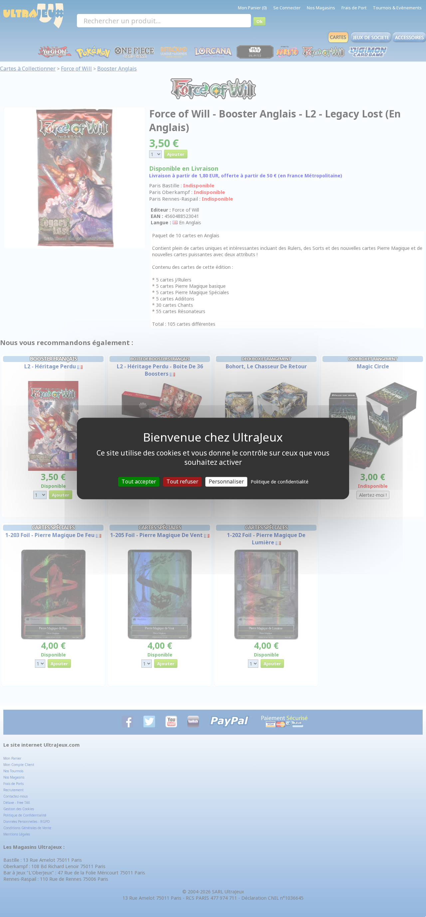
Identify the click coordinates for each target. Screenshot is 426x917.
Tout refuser (182, 481)
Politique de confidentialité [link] (280, 481)
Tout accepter (138, 481)
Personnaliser (226, 481)
